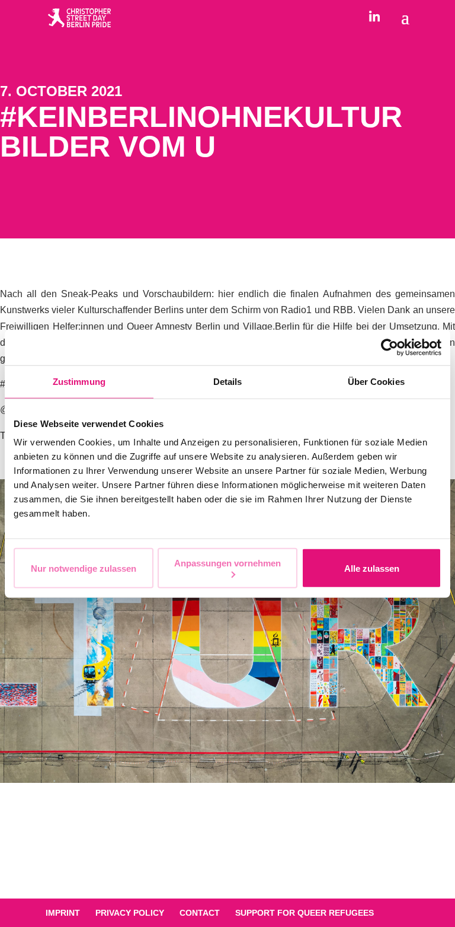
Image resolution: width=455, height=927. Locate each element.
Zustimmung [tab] (79, 381)
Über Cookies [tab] (376, 381)
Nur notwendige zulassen (83, 568)
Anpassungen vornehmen (227, 563)
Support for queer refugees (304, 913)
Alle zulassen (371, 568)
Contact (200, 913)
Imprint (63, 913)
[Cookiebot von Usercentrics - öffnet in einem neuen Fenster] (389, 347)
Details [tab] (227, 381)
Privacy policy (129, 913)
